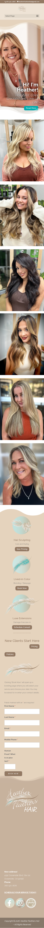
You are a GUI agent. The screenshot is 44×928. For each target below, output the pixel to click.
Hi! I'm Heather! (27, 87)
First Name (9, 706)
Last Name (9, 717)
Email (7, 728)
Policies (10, 654)
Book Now (22, 588)
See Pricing (22, 549)
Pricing (34, 646)
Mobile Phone (11, 739)
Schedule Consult (22, 627)
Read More (31, 108)
